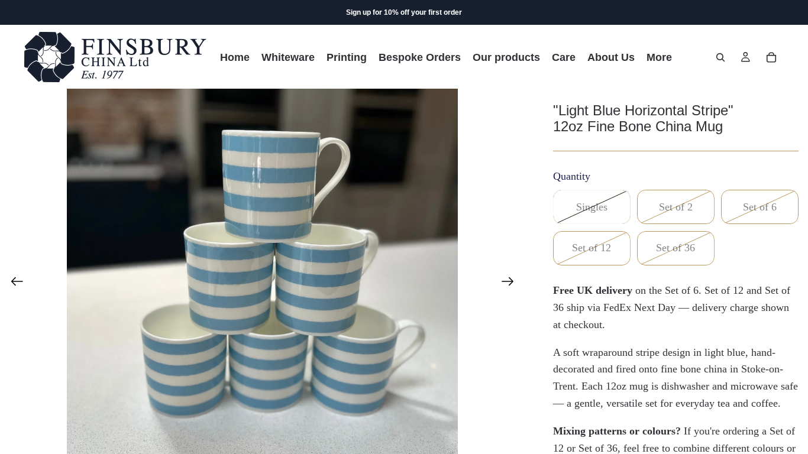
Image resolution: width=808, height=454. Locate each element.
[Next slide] (511, 284)
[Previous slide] (13, 284)
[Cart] (771, 57)
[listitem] (659, 57)
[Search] (720, 57)
